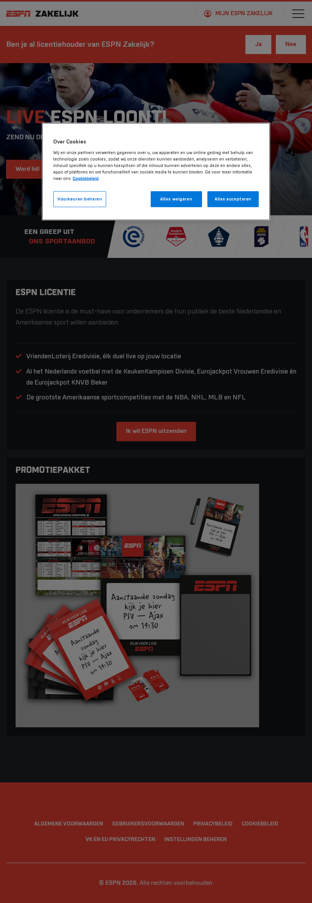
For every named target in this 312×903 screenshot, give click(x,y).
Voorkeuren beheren (79, 199)
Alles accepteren (233, 199)
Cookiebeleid (86, 178)
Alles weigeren (176, 199)
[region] (156, 172)
